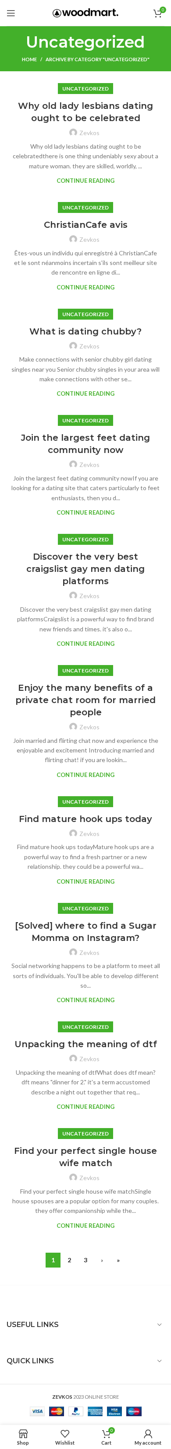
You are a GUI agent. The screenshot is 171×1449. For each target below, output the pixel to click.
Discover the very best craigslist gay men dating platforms (85, 568)
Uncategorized (85, 88)
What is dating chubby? (85, 331)
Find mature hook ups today (85, 819)
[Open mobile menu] (11, 13)
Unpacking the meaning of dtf (85, 1044)
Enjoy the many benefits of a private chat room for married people (85, 700)
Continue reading (85, 181)
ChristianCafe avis (86, 224)
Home (29, 59)
